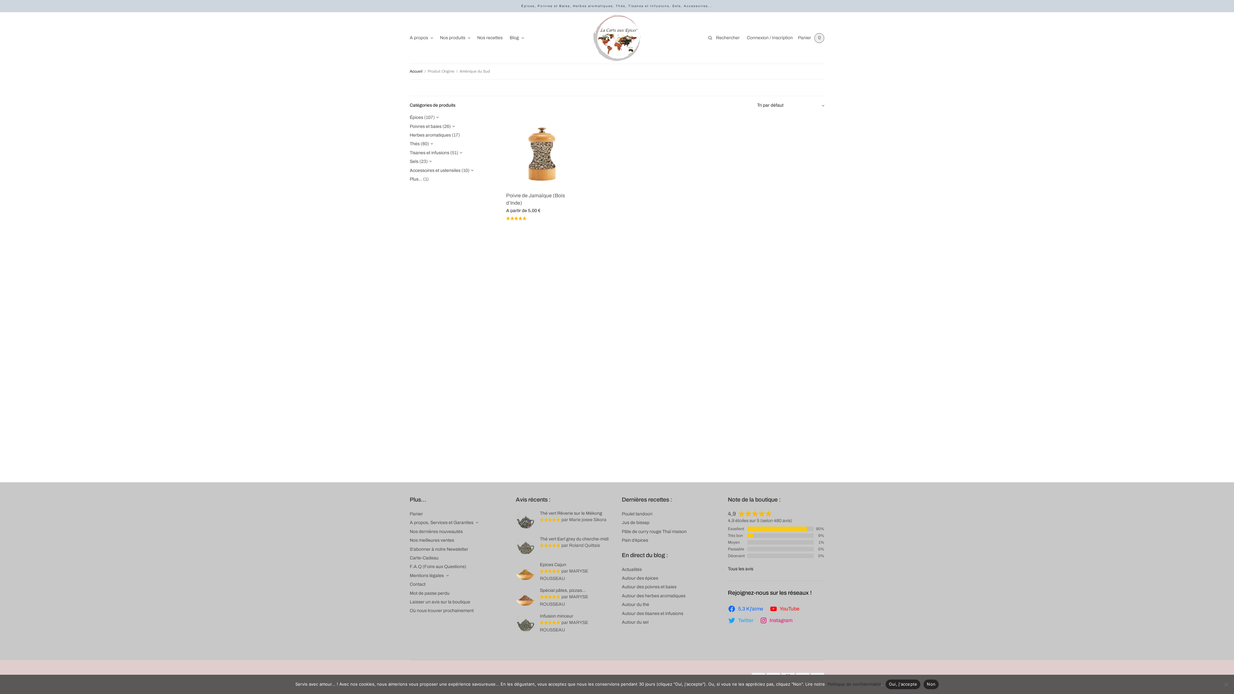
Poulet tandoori (637, 514)
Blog (514, 37)
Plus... (416, 179)
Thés (415, 143)
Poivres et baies (426, 126)
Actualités (632, 569)
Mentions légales (427, 575)
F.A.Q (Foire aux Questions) (438, 566)
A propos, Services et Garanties (441, 522)
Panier (416, 514)
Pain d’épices (635, 540)
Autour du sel (635, 622)
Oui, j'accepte (903, 684)
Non (931, 684)
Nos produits (452, 37)
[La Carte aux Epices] (617, 38)
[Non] (1226, 684)
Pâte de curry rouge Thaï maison (654, 531)
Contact (417, 584)
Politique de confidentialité (854, 684)
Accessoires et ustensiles (435, 170)
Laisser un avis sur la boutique (440, 602)
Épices (416, 117)
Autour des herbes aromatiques (653, 595)
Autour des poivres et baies (649, 586)
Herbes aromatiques (430, 135)
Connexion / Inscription (770, 37)
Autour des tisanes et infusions (652, 613)
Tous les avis (740, 568)
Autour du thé (635, 604)
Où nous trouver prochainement (442, 610)
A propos (419, 37)
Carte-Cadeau (424, 558)
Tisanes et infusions (429, 152)
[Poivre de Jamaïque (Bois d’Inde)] (542, 150)
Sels (414, 161)
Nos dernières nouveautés (436, 531)
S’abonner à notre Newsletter (439, 549)
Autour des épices (640, 578)
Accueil (416, 71)
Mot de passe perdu (430, 593)
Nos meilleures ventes (432, 540)
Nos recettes (490, 37)
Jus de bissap (635, 522)
